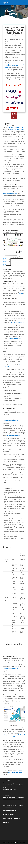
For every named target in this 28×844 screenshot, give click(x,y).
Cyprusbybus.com (10, 292)
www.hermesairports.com (11, 140)
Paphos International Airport (17, 129)
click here (20, 293)
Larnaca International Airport (16, 127)
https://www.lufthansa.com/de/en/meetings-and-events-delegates (15, 65)
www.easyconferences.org (10, 193)
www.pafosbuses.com (11, 347)
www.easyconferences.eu (9, 810)
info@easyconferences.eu (13, 818)
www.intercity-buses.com (14, 338)
